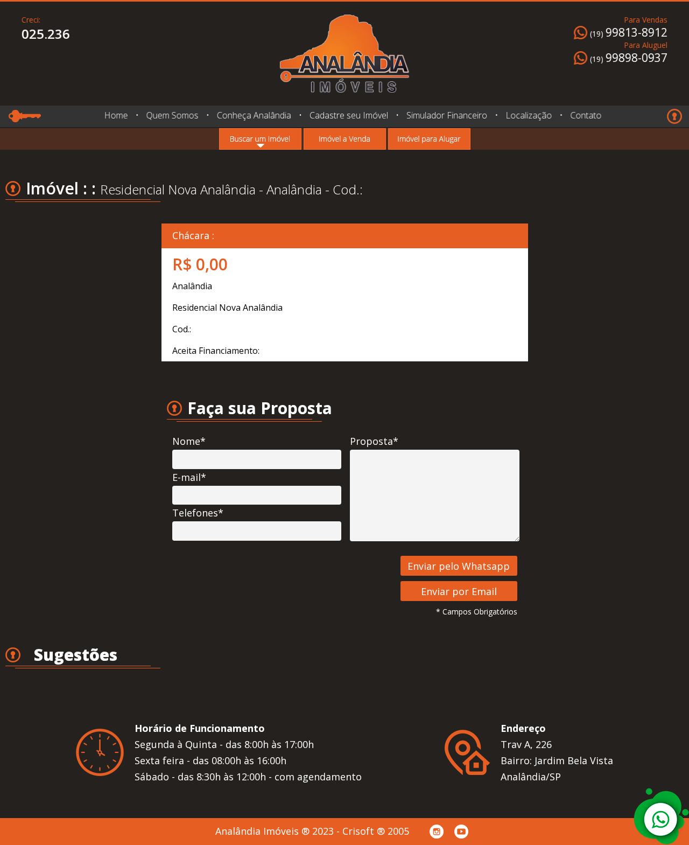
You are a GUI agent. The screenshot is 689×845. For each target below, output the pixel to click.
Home (116, 115)
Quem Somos (172, 115)
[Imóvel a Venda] (345, 139)
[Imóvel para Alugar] (429, 139)
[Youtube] (461, 832)
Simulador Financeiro (446, 115)
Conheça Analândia (253, 115)
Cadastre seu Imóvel (348, 115)
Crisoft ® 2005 (375, 831)
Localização (528, 115)
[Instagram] (437, 832)
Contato (585, 115)
